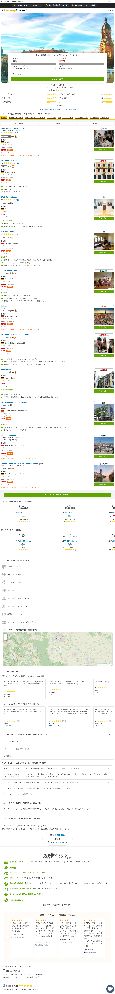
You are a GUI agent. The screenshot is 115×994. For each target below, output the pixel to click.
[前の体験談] (7, 937)
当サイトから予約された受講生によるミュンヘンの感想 (57, 109)
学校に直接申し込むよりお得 (58, 5)
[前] (2, 117)
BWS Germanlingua (24, 513)
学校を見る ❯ (104, 149)
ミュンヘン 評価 (67, 117)
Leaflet (100, 665)
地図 (59, 117)
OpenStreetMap (108, 665)
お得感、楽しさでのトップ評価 (35, 117)
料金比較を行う (57, 79)
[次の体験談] (108, 937)
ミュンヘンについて (81, 117)
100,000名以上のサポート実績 (85, 5)
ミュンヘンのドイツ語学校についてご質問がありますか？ (24, 826)
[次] (113, 117)
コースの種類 (51, 117)
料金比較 (4, 117)
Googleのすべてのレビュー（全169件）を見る (20, 989)
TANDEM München (70, 513)
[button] (1, 1)
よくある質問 (94, 117)
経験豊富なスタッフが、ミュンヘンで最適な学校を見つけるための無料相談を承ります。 (36, 829)
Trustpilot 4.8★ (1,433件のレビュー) (29, 5)
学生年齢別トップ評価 (16, 117)
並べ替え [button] (59, 123)
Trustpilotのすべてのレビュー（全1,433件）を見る (22, 977)
